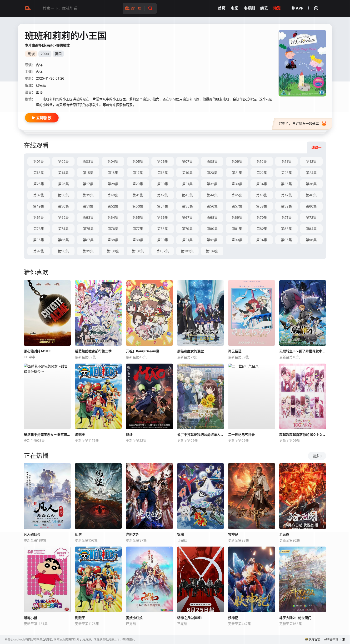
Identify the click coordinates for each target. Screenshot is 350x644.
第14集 (63, 173)
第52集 (113, 206)
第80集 (212, 229)
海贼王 (80, 434)
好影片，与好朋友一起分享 (299, 124)
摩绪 (129, 434)
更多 (316, 456)
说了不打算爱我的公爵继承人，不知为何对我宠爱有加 (200, 434)
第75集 (88, 229)
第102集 (162, 251)
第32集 (212, 184)
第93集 (236, 240)
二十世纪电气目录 (241, 434)
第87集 (88, 240)
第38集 (63, 195)
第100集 (113, 251)
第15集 (88, 173)
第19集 (187, 173)
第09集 (236, 161)
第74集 (63, 229)
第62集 (63, 217)
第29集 (137, 184)
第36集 (311, 184)
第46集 (261, 195)
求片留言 (314, 639)
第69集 (236, 217)
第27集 (88, 184)
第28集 (113, 184)
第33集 (236, 184)
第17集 (138, 173)
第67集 (187, 217)
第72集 (311, 217)
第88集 (112, 240)
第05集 (137, 161)
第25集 (38, 184)
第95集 (286, 240)
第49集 (38, 206)
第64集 (112, 217)
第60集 (311, 206)
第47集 (286, 195)
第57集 (237, 206)
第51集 (88, 206)
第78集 (162, 229)
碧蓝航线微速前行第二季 (93, 351)
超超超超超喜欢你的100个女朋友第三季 (302, 434)
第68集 (212, 217)
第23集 (286, 173)
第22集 (261, 173)
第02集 (63, 161)
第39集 (88, 195)
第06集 (162, 161)
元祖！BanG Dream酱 (143, 351)
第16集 (113, 173)
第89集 (137, 240)
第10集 (261, 161)
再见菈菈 (234, 351)
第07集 (187, 161)
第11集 (286, 161)
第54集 (162, 206)
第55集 (187, 206)
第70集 (261, 217)
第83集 (286, 229)
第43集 (187, 195)
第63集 (88, 217)
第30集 (162, 184)
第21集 (237, 173)
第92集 (212, 240)
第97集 (38, 251)
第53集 (137, 206)
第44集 (212, 195)
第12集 (311, 161)
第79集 (187, 229)
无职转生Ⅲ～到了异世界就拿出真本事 (302, 351)
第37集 (38, 195)
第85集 (38, 240)
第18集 (162, 173)
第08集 (212, 161)
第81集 (237, 229)
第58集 (261, 206)
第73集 (38, 229)
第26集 (63, 184)
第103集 (187, 251)
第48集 (311, 195)
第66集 (162, 217)
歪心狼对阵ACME (37, 351)
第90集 (162, 240)
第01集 (38, 161)
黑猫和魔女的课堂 (190, 351)
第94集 (261, 240)
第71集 (286, 217)
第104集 (212, 251)
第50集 (63, 206)
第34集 (261, 184)
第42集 (162, 195)
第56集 (212, 206)
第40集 (112, 195)
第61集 (38, 217)
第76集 (113, 229)
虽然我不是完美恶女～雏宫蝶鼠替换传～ (47, 434)
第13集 (38, 173)
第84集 (311, 229)
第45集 (236, 195)
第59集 (286, 206)
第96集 (311, 240)
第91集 (187, 240)
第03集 (88, 161)
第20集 (212, 173)
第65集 (137, 217)
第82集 (261, 229)
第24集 (311, 173)
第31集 (187, 184)
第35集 (286, 184)
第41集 (138, 195)
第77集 (138, 229)
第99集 (88, 251)
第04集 (112, 161)
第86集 (63, 240)
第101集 (138, 251)
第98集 (63, 251)
